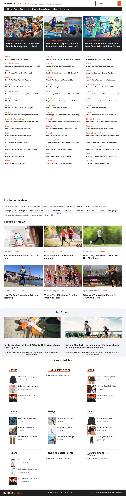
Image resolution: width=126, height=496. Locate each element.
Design (52, 411)
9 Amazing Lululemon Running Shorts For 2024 (102, 149)
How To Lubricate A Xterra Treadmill (58, 156)
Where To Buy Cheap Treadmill (56, 108)
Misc (21, 9)
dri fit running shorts (36, 211)
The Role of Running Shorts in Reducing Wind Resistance (21, 122)
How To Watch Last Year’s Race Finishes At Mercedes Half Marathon (101, 115)
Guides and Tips (11, 9)
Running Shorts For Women (97, 454)
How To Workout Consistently (96, 108)
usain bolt (56, 211)
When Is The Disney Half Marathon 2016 (60, 80)
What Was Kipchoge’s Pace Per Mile (98, 59)
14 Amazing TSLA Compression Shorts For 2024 (63, 94)
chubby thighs (112, 211)
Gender (13, 370)
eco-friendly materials (100, 206)
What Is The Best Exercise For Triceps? (19, 108)
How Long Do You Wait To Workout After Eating (62, 115)
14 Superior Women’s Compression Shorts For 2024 (102, 135)
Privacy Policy (59, 492)
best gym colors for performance (53, 206)
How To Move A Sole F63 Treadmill (17, 59)
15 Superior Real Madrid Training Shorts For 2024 (63, 121)
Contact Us (73, 492)
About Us (51, 492)
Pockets (13, 453)
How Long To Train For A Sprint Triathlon (60, 66)
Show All (58, 213)
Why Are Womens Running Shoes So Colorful (62, 101)
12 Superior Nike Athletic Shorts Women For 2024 (22, 66)
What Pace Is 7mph (52, 87)
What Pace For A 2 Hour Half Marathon (59, 163)
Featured (16, 251)
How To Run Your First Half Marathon (18, 80)
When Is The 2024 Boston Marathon (17, 128)
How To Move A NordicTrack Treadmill (18, 73)
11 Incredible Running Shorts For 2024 (99, 87)
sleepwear (37, 206)
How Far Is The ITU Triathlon (15, 163)
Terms (66, 492)
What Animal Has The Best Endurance (99, 66)
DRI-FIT (70, 206)
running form (23, 211)
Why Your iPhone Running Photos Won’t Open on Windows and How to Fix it (62, 128)
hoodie (48, 211)
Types (90, 411)
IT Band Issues (79, 211)
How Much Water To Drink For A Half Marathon (21, 149)
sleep (46, 215)
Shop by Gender (59, 9)
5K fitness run (67, 211)
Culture (13, 411)
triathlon (102, 211)
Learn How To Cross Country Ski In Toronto (101, 142)
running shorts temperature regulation (17, 215)
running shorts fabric (11, 206)
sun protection (37, 215)
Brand (90, 370)
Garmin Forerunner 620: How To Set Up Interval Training (102, 101)
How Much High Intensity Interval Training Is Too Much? (62, 73)
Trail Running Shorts (59, 370)
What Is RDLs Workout (13, 101)
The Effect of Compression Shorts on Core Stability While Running (101, 156)
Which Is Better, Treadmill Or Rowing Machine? (102, 94)
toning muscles (92, 211)
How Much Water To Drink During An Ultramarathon (99, 163)
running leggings (10, 211)
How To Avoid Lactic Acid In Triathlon (18, 135)
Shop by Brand (31, 9)
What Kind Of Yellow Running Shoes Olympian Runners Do (21, 115)
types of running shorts (82, 206)
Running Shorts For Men (61, 453)
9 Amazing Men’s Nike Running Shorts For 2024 (22, 94)
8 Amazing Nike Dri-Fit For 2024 (16, 142)
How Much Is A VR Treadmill (15, 156)
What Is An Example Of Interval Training (100, 73)
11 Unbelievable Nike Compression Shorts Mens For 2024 (62, 142)
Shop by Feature (45, 9)
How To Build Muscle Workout (56, 135)
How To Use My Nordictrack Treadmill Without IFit (63, 59)
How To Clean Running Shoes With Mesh (100, 80)
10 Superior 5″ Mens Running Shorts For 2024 (102, 121)
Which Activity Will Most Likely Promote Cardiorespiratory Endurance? (100, 128)
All (68, 9)
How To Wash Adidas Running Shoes (59, 149)
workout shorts (26, 206)
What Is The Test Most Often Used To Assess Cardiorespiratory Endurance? (21, 87)
